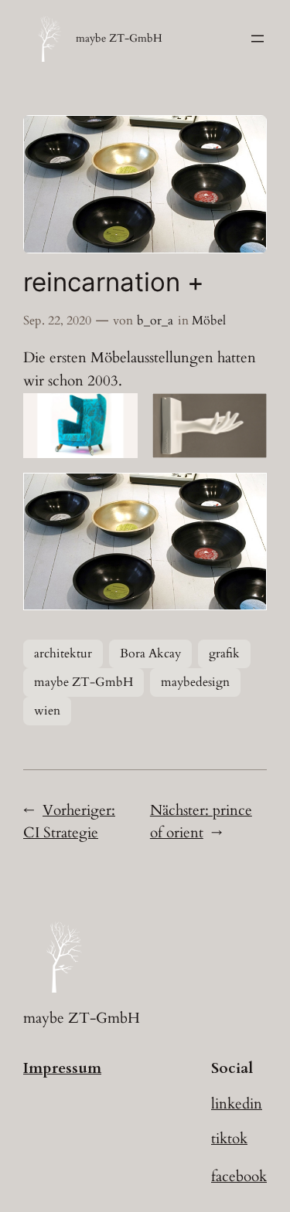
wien (47, 710)
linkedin (236, 1104)
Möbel (209, 320)
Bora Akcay (150, 653)
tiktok (229, 1139)
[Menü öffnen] (257, 38)
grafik (224, 653)
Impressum (62, 1068)
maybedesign (195, 682)
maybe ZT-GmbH (119, 38)
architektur (63, 653)
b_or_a (155, 320)
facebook (239, 1176)
